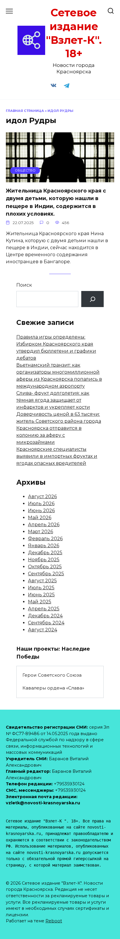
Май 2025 (39, 601)
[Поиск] (92, 299)
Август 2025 (42, 580)
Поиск (24, 285)
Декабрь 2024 (45, 616)
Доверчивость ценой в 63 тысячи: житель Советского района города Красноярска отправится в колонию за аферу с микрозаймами (58, 428)
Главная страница (25, 111)
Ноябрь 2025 (43, 559)
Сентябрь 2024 (46, 623)
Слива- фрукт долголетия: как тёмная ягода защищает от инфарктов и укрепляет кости (53, 400)
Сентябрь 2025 (46, 573)
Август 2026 (42, 496)
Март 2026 (40, 531)
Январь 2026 (43, 545)
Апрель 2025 (43, 608)
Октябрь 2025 (45, 566)
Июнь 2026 (41, 510)
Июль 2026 (41, 503)
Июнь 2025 (41, 594)
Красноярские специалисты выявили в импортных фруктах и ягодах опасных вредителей (56, 456)
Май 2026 (39, 517)
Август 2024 (42, 630)
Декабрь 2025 (45, 552)
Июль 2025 (41, 587)
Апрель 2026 (43, 524)
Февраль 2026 (45, 538)
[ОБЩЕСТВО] (60, 178)
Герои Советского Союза (52, 675)
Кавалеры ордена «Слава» (53, 688)
